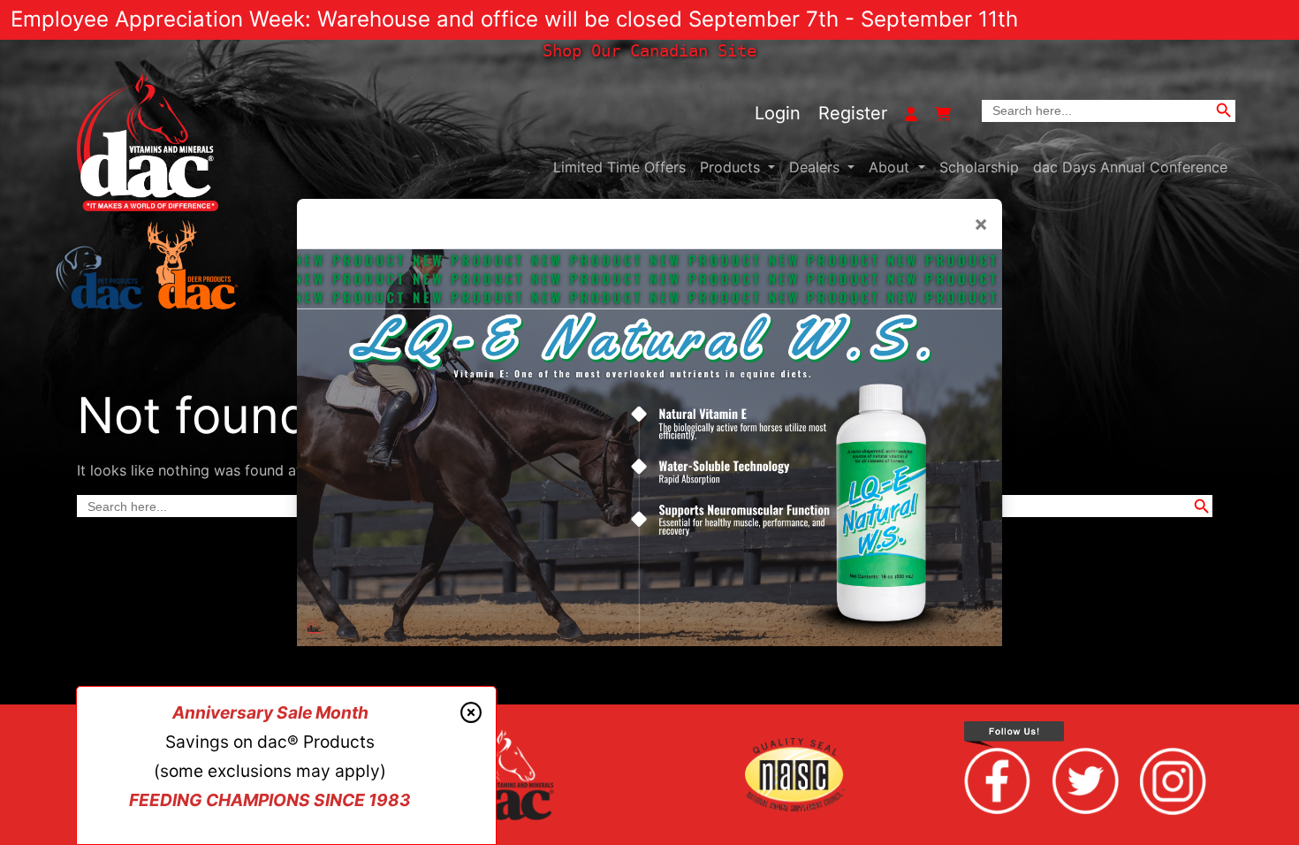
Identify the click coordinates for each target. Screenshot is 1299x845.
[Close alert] (471, 713)
